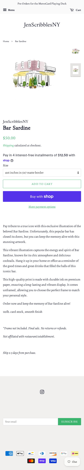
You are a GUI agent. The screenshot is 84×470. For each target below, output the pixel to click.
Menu (11, 10)
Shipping (8, 145)
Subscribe (69, 421)
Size (5, 165)
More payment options (42, 207)
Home (6, 41)
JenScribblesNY (42, 25)
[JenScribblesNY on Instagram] (42, 393)
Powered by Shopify (60, 447)
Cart (78, 10)
